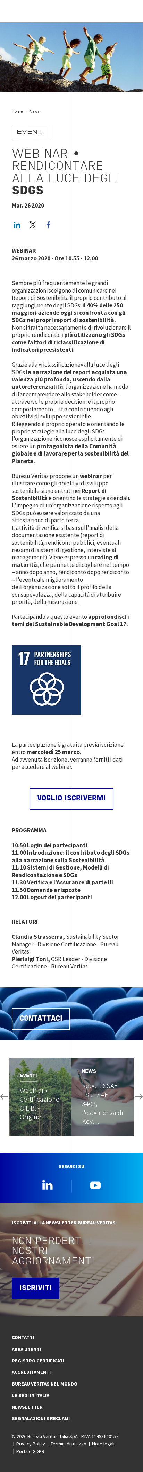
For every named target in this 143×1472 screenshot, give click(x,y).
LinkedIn (17, 225)
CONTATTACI (40, 1019)
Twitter (32, 225)
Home (17, 111)
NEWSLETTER (27, 1407)
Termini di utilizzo (68, 1444)
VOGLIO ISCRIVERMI (71, 798)
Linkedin (47, 1185)
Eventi (31, 132)
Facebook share (48, 225)
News (34, 111)
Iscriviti (35, 1288)
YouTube (95, 1185)
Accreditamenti (31, 1372)
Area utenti (26, 1349)
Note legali (103, 1444)
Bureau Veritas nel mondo (44, 1384)
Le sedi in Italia (30, 1395)
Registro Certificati (38, 1361)
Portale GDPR (30, 1451)
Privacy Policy (30, 1444)
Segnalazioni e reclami (41, 1418)
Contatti (23, 1337)
